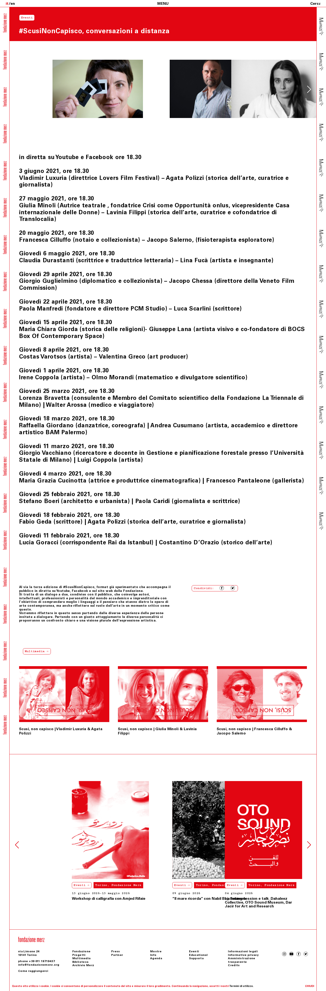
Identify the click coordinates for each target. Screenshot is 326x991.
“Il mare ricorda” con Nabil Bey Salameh (161, 898)
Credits (234, 965)
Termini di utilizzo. (241, 986)
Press (115, 951)
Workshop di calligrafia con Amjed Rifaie (60, 898)
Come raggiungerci (33, 971)
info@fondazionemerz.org (38, 964)
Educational (198, 955)
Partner (117, 955)
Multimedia (81, 958)
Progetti (79, 955)
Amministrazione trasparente (241, 960)
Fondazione (81, 951)
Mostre (156, 951)
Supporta (196, 958)
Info (153, 955)
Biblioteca (80, 962)
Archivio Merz (83, 965)
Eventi (32, 885)
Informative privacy (243, 955)
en (13, 3)
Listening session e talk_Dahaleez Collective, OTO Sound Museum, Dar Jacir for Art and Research (258, 902)
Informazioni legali (243, 951)
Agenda (156, 958)
